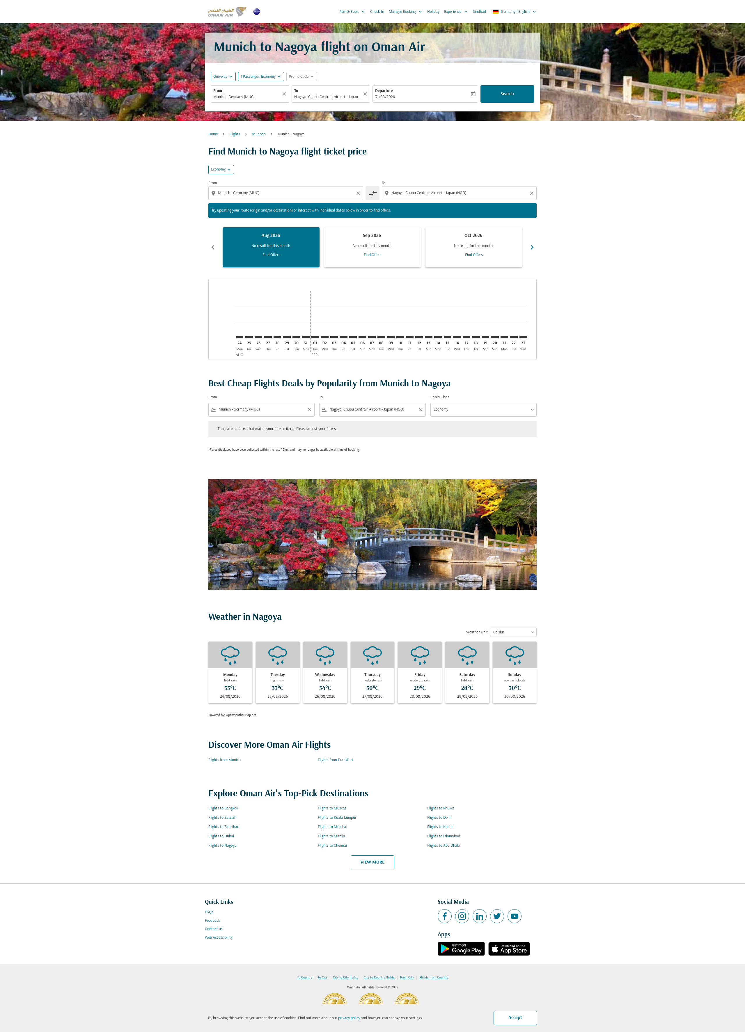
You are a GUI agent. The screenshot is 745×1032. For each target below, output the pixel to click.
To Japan (259, 134)
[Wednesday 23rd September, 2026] (523, 337)
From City (407, 977)
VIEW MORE (372, 862)
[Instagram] (462, 916)
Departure (384, 91)
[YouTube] (515, 916)
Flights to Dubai (221, 836)
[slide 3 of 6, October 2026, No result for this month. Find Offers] (473, 247)
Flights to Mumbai (332, 827)
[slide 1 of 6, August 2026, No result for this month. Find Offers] (271, 247)
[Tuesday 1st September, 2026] (315, 337)
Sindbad (479, 12)
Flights (234, 134)
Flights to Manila (331, 836)
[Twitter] (497, 916)
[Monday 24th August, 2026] (239, 337)
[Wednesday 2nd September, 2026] (324, 337)
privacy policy (349, 1018)
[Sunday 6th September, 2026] (362, 337)
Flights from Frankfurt (335, 760)
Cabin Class (439, 397)
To (296, 91)
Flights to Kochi (439, 827)
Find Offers (271, 255)
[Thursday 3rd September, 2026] (334, 337)
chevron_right (532, 247)
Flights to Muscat (332, 808)
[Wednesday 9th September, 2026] (391, 337)
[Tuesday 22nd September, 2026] (513, 337)
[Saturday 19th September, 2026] (485, 337)
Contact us (214, 929)
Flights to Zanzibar (223, 827)
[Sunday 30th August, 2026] (296, 337)
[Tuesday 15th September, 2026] (447, 337)
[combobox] (247, 97)
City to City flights (345, 977)
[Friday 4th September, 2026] (343, 337)
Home (213, 134)
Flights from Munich (224, 760)
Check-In (377, 12)
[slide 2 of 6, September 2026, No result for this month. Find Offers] (372, 247)
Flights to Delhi (439, 818)
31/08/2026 (385, 97)
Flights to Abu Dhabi (443, 845)
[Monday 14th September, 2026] (438, 337)
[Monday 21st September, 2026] (504, 337)
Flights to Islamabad (443, 836)
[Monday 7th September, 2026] (372, 337)
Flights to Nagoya (222, 845)
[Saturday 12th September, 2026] (419, 337)
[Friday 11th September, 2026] (410, 337)
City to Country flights (379, 977)
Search (507, 94)
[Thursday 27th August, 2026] (268, 337)
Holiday (433, 12)
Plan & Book (352, 12)
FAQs (209, 912)
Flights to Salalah (222, 818)
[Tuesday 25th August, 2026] (249, 337)
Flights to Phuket (440, 808)
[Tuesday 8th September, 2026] (381, 337)
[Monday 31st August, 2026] (305, 337)
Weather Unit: (477, 632)
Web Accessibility (219, 937)
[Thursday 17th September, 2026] (466, 337)
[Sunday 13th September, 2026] (428, 337)
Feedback (212, 921)
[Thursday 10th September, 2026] (400, 337)
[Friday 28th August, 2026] (277, 337)
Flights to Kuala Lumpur (337, 818)
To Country (304, 977)
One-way (220, 76)
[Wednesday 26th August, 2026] (258, 337)
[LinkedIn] (480, 916)
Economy (218, 169)
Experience (456, 12)
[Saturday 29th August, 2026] (286, 337)
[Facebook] (445, 916)
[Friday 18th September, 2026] (476, 337)
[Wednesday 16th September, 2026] (457, 337)
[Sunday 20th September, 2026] (495, 337)
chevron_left (213, 247)
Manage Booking (406, 12)
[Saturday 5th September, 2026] (353, 337)
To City (322, 977)
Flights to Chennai (332, 845)
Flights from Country (433, 977)
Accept (515, 1017)
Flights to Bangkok (223, 808)
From (217, 91)
